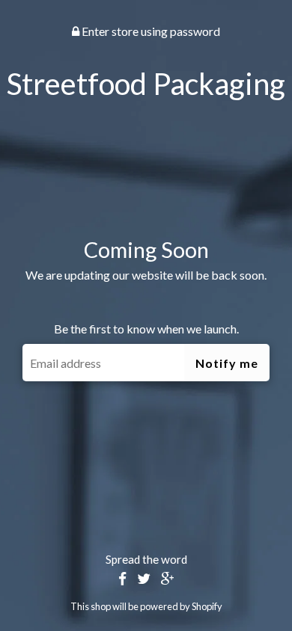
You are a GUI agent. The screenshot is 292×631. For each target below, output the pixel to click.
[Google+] (167, 579)
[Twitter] (143, 579)
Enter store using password (149, 31)
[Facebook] (122, 579)
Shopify (207, 606)
